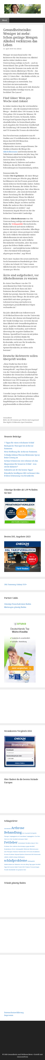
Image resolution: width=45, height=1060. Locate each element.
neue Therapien (8, 851)
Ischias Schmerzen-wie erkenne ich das (21, 461)
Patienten (15, 851)
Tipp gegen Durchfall (34, 864)
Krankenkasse (8, 849)
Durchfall (15, 839)
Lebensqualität (19, 849)
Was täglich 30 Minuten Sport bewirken (17, 422)
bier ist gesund (26, 833)
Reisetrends (37, 854)
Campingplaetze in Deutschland (17, 836)
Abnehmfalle (7, 828)
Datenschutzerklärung (14, 1012)
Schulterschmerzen (9, 864)
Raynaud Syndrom (20, 854)
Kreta (13, 849)
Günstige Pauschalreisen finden (17, 604)
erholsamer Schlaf (23, 839)
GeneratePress (22, 1057)
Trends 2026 (21, 867)
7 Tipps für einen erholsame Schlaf (19, 442)
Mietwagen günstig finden (15, 607)
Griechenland (21, 843)
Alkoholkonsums (10, 151)
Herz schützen (13, 846)
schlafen (6, 857)
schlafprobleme (15, 860)
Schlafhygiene (21, 857)
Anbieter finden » (20, 763)
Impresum (8, 1015)
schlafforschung (13, 857)
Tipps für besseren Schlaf (11, 867)
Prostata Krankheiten (34, 851)
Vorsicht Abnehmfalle (9, 870)
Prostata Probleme (9, 854)
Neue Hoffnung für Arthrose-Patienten (20, 451)
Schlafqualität (31, 861)
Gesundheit (7, 418)
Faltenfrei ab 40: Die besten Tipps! (18, 470)
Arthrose (17, 828)
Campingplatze (31, 836)
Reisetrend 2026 (29, 854)
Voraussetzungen (34, 867)
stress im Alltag (25, 864)
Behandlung (13, 832)
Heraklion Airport (30, 843)
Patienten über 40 (23, 851)
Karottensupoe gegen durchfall (26, 846)
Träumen (27, 867)
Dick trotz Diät (8, 839)
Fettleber (11, 842)
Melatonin (26, 849)
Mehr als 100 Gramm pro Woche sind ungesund (21, 420)
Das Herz (37, 836)
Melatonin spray (34, 849)
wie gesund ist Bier (21, 870)
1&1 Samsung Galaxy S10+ (15, 584)
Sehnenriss (17, 864)
